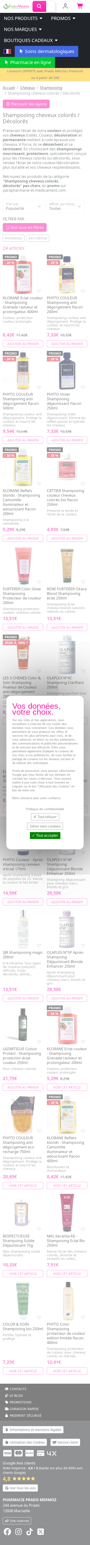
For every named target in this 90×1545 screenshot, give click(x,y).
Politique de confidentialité (45, 809)
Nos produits (21, 18)
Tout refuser (46, 817)
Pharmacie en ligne (30, 62)
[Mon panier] (80, 6)
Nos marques (21, 29)
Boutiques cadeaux (29, 40)
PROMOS (61, 18)
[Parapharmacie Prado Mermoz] (16, 5)
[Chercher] (39, 6)
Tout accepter (46, 835)
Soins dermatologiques (49, 51)
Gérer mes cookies (45, 826)
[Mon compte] (65, 6)
